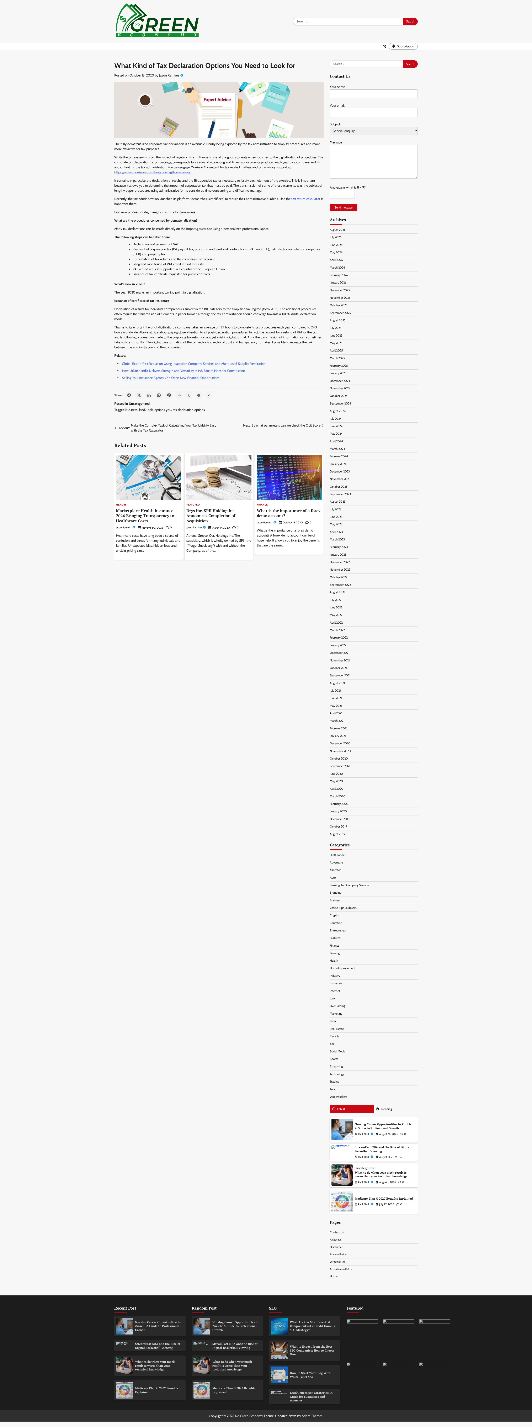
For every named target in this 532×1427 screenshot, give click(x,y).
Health (121, 504)
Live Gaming (337, 1006)
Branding (335, 892)
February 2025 (339, 366)
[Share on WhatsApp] (159, 395)
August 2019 (337, 834)
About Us (335, 1240)
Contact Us (337, 1232)
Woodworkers (338, 1097)
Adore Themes (312, 1416)
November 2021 (340, 660)
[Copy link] (209, 395)
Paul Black (363, 1134)
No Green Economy (249, 1416)
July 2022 (335, 600)
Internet (335, 991)
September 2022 (340, 585)
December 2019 (340, 819)
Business (131, 410)
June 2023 (336, 517)
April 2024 (336, 441)
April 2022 (336, 622)
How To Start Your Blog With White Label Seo (310, 1375)
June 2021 (336, 698)
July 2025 (335, 328)
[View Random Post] (384, 46)
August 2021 (337, 683)
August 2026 (338, 230)
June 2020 (336, 774)
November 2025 (340, 298)
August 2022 (337, 592)
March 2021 (337, 721)
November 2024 (340, 388)
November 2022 (340, 569)
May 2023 (336, 524)
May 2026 (336, 252)
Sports (334, 1059)
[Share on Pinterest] (169, 395)
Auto (333, 877)
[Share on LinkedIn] (149, 395)
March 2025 (337, 358)
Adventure (336, 862)
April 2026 (336, 260)
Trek (332, 1089)
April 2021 (336, 713)
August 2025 (338, 320)
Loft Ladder (338, 855)
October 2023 (338, 486)
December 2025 (340, 290)
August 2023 (338, 501)
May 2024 (336, 433)
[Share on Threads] (199, 395)
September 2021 (340, 675)
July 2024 (335, 419)
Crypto (334, 915)
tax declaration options (189, 410)
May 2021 (336, 706)
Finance (262, 504)
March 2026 (337, 267)
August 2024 (338, 411)
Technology (337, 1074)
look (150, 410)
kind (142, 410)
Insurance (336, 983)
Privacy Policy (338, 1254)
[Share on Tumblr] (189, 395)
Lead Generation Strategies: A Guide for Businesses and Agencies (311, 1396)
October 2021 (338, 668)
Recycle (334, 1036)
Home (333, 1276)
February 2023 (339, 547)
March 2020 (337, 796)
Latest (341, 1109)
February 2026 (339, 275)
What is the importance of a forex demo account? (289, 513)
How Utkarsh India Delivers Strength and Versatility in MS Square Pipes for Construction (183, 371)
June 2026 (336, 245)
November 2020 (340, 751)
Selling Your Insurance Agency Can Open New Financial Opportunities (170, 378)
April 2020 (336, 789)
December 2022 (340, 562)
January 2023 (338, 554)
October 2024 (338, 396)
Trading (334, 1081)
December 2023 (340, 471)
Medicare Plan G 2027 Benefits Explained (384, 1198)
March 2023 (337, 539)
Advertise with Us (341, 1269)
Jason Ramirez (169, 75)
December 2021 (339, 653)
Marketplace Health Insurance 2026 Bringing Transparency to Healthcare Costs (145, 516)
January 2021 (338, 736)
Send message (343, 207)
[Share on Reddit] (179, 395)
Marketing (336, 1013)
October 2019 (338, 826)
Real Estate (337, 1029)
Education (336, 923)
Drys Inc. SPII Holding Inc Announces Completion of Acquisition (210, 516)
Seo (332, 1044)
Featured (193, 504)
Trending (386, 1109)
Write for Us (337, 1262)
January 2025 (338, 373)
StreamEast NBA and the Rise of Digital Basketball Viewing (382, 1149)
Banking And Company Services (349, 885)
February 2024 (339, 456)
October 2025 (338, 305)
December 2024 (340, 381)
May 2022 (336, 615)
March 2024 (337, 449)
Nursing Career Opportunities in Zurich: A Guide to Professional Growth (383, 1126)
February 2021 (338, 728)
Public (333, 1021)
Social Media (337, 1051)
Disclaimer (336, 1247)
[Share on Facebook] (129, 395)
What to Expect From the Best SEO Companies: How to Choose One (312, 1350)
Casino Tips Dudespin (343, 908)
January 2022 (338, 645)
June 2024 (336, 426)
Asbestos (335, 870)
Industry (335, 976)
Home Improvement (342, 968)
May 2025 (336, 343)
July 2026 (335, 237)
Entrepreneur (338, 930)
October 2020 (339, 758)
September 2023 (340, 494)
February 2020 (339, 804)
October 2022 (338, 577)
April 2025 (336, 350)
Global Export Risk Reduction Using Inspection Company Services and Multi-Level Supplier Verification (194, 364)
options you (162, 410)
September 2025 (340, 313)
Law (332, 998)
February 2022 (339, 637)
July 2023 (335, 509)
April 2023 (336, 532)
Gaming (335, 953)
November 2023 (340, 479)
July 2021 (335, 690)
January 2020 (338, 811)
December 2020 (340, 743)
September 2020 (340, 766)
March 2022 (337, 630)
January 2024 (338, 464)
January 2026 (338, 282)
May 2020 (336, 781)
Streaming (336, 1066)
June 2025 (336, 335)
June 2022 (336, 607)
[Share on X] (139, 395)
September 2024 (340, 403)
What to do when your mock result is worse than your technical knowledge (381, 1174)
